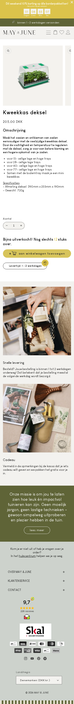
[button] (47, 33)
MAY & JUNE (41, 692)
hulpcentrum (27, 556)
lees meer (37, 530)
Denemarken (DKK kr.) (35, 680)
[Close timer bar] (72, 2)
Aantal (7, 218)
